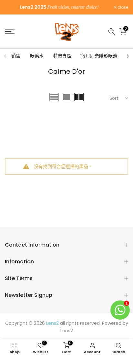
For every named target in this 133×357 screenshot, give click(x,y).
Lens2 (66, 330)
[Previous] (5, 56)
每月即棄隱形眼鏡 (99, 55)
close (122, 7)
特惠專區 (62, 55)
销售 (15, 55)
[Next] (127, 56)
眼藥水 (37, 55)
